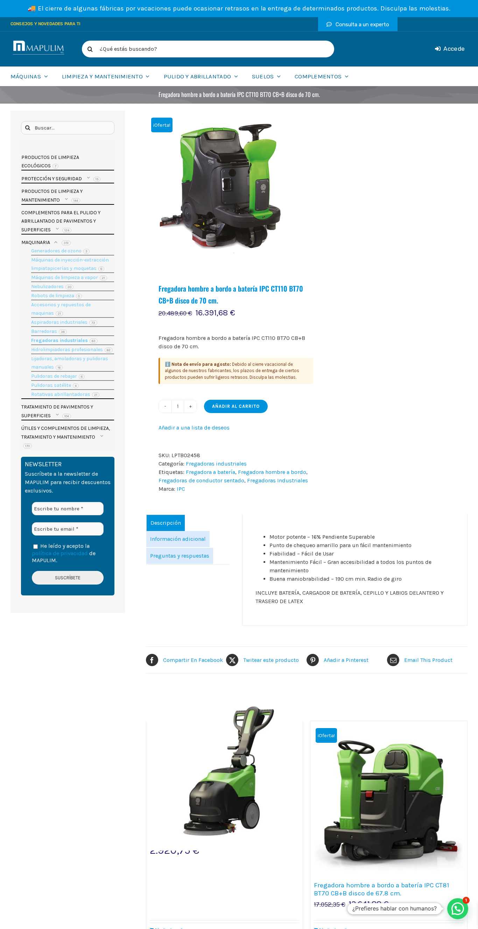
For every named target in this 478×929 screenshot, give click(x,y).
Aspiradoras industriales (59, 322)
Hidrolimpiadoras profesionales (67, 349)
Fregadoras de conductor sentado (201, 480)
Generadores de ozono (56, 251)
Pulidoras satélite (51, 385)
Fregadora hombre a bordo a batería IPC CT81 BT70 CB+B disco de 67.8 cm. (381, 889)
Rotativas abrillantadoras (60, 394)
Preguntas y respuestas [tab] (179, 555)
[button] (457, 908)
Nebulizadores (47, 286)
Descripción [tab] (165, 522)
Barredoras (44, 331)
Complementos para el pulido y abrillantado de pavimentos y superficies (60, 221)
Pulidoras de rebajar (54, 376)
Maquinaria (35, 242)
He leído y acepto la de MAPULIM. (64, 553)
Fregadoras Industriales (277, 480)
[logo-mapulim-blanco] (38, 43)
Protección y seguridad (51, 179)
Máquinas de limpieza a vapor (64, 277)
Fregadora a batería (210, 472)
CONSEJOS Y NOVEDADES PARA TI (45, 23)
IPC (181, 489)
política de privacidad (60, 553)
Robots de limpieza (52, 296)
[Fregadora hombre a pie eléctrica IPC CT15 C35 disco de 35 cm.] (224, 772)
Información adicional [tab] (178, 539)
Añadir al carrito (236, 406)
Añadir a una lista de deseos (194, 427)
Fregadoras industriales (216, 463)
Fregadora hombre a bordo (272, 472)
